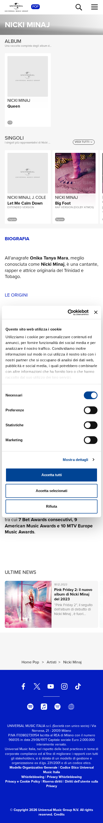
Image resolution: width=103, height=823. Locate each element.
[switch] (90, 410)
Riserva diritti (52, 781)
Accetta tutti (51, 475)
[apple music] (43, 706)
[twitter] (37, 686)
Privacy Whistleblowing (64, 776)
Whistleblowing (32, 776)
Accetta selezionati (51, 491)
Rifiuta (51, 506)
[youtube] (50, 686)
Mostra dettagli (75, 460)
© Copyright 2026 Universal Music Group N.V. (44, 809)
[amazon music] (57, 706)
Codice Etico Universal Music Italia (68, 769)
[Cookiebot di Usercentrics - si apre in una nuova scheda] (68, 312)
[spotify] (30, 706)
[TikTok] (77, 686)
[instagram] (64, 686)
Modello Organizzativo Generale (33, 767)
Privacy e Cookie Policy (22, 781)
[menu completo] (94, 7)
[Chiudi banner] (95, 312)
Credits (59, 814)
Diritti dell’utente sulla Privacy (72, 783)
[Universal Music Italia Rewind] (71, 706)
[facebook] (23, 686)
